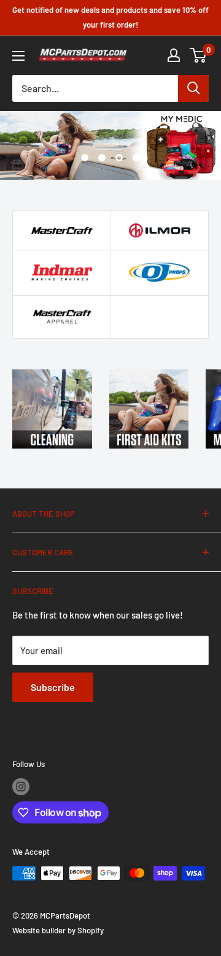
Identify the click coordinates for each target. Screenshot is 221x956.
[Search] (193, 88)
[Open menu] (18, 56)
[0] (198, 55)
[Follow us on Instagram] (20, 786)
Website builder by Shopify (58, 930)
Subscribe (53, 687)
